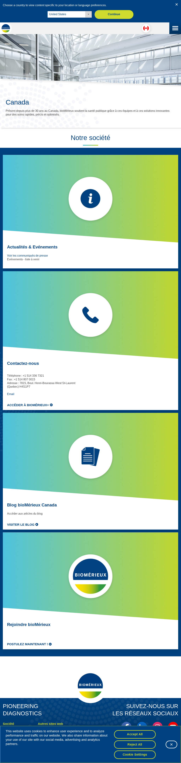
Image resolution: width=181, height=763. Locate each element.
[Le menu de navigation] (175, 28)
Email (10, 394)
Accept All (135, 734)
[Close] (171, 744)
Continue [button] (114, 14)
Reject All (134, 744)
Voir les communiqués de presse (27, 255)
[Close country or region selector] (176, 4)
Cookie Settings (135, 754)
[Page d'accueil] (6, 28)
